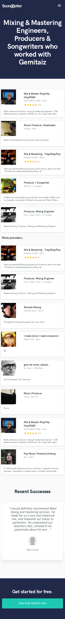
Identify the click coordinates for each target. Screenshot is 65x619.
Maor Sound (32, 549)
